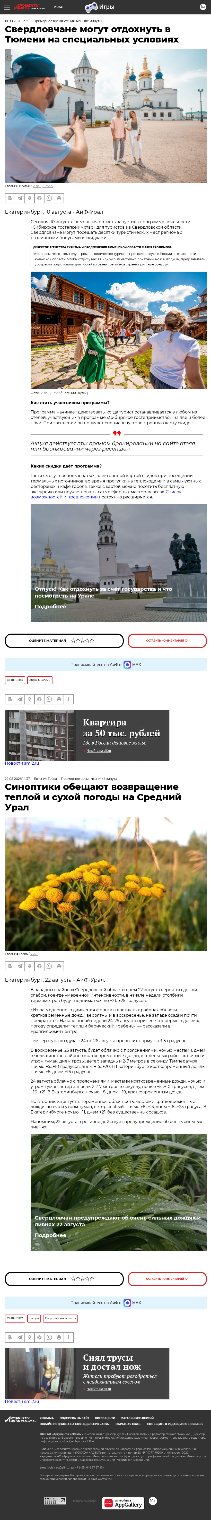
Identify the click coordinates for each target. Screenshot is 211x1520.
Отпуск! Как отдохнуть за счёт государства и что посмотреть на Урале (103, 592)
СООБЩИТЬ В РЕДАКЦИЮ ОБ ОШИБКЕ (175, 1424)
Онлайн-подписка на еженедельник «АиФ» (75, 1424)
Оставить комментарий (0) (167, 640)
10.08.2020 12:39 (17, 21)
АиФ (34, 954)
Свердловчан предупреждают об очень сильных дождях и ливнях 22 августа (118, 1221)
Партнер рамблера (84, 1500)
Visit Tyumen (43, 186)
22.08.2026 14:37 (17, 779)
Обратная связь (128, 1424)
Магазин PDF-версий (137, 1418)
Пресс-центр (105, 1418)
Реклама (47, 1418)
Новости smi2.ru (22, 763)
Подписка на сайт (74, 1418)
